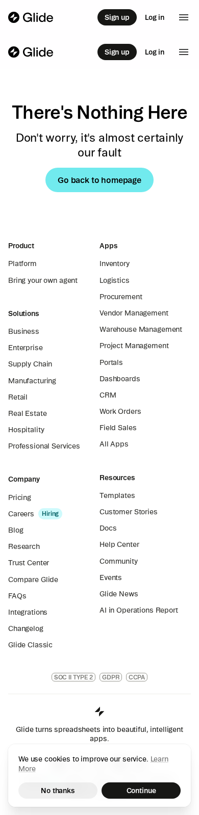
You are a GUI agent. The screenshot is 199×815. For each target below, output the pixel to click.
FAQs (17, 596)
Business (23, 331)
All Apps (114, 444)
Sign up (117, 17)
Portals (111, 362)
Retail (18, 397)
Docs (108, 528)
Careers (21, 514)
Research (24, 546)
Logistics (115, 280)
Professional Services (44, 446)
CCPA (137, 677)
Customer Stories (129, 512)
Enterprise (25, 348)
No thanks (58, 790)
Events (111, 577)
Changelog (25, 628)
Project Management (134, 345)
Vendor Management (134, 313)
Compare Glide (33, 579)
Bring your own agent (43, 280)
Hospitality (26, 430)
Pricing (19, 497)
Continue (141, 790)
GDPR (110, 677)
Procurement (121, 297)
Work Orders (120, 411)
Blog (15, 530)
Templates (117, 495)
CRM (108, 395)
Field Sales (118, 428)
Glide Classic (30, 645)
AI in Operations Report (139, 610)
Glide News (119, 594)
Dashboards (120, 379)
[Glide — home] (31, 17)
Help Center (119, 544)
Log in (154, 17)
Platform (22, 263)
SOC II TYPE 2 (73, 677)
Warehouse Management (141, 329)
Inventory (115, 263)
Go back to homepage (99, 180)
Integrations (27, 612)
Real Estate (27, 413)
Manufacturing (32, 381)
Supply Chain (30, 364)
